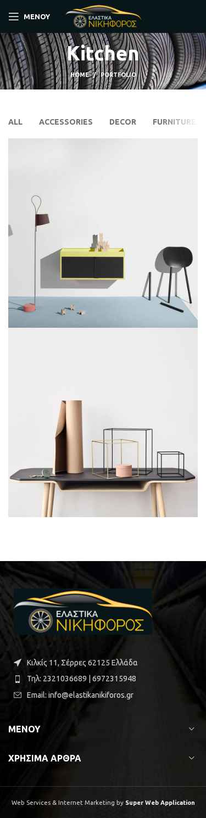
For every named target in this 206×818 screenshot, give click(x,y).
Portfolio (118, 74)
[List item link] (103, 679)
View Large (189, 146)
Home (79, 74)
